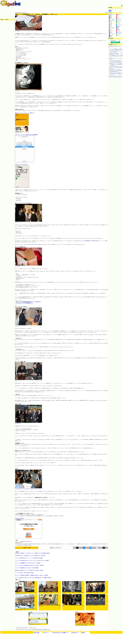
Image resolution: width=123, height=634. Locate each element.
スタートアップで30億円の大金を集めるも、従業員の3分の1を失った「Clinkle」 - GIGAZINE (31, 575)
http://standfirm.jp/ (28, 541)
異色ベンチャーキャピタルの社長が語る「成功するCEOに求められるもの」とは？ (73, 606)
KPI (18, 279)
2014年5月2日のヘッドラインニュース (35, 624)
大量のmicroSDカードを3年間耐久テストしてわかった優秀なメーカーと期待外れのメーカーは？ (116, 73)
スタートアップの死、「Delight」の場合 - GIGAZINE (24, 572)
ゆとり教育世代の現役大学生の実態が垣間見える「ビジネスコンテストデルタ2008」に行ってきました (26, 609)
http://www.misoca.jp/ (19, 518)
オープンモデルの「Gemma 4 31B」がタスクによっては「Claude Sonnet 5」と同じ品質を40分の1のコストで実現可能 (116, 61)
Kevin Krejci (17, 222)
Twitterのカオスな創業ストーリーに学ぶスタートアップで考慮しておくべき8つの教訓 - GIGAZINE (32, 553)
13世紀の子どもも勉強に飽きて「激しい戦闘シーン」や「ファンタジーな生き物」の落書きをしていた (116, 67)
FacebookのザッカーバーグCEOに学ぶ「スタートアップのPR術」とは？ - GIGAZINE (30, 555)
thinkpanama (18, 31)
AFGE (17, 380)
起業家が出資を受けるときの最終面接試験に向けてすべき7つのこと (95, 605)
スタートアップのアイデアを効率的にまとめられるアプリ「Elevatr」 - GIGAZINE (29, 565)
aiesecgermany (18, 423)
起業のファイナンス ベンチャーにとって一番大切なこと (24, 112)
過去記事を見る (115, 42)
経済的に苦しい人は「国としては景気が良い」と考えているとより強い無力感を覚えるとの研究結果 (116, 64)
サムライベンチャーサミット (79, 240)
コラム (106, 12)
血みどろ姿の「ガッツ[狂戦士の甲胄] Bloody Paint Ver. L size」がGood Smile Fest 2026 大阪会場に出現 (116, 70)
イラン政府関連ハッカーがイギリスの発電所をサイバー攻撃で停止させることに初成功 (116, 56)
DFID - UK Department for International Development (31, 488)
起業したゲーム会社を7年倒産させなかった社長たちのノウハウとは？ (49, 592)
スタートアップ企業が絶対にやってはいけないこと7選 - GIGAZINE (26, 567)
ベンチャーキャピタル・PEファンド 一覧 (33, 244)
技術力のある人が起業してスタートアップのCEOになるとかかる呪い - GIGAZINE (29, 570)
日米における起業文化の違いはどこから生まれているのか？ (94, 592)
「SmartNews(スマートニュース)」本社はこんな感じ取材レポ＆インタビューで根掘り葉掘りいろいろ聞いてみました (26, 593)
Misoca (18, 33)
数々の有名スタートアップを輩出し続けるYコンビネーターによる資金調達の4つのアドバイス (50, 606)
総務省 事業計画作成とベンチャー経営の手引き (32, 301)
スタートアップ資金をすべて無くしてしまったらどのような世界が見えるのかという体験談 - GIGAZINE (33, 577)
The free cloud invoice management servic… (42, 629)
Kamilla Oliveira (18, 266)
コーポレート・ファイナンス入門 (21, 164)
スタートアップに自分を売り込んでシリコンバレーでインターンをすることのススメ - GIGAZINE (32, 560)
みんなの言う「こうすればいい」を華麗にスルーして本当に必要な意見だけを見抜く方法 (73, 593)
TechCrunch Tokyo (94, 240)
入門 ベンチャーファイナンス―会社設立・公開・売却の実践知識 (26, 134)
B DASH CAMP (87, 240)
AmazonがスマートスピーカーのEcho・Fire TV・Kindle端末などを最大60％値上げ (116, 77)
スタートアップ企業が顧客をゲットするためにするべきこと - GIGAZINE (27, 562)
